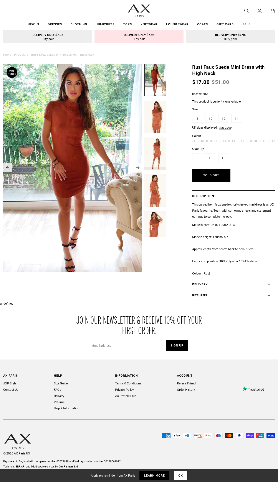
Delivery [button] (200, 284)
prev (7, 167)
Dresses (55, 24)
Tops (127, 24)
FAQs (57, 389)
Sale (246, 24)
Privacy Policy (124, 389)
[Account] (255, 10)
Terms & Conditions (128, 383)
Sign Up (177, 345)
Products (21, 54)
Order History (186, 389)
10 (211, 118)
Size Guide (225, 127)
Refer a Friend (186, 383)
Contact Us (10, 389)
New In (33, 24)
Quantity (198, 149)
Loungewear (177, 24)
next (138, 167)
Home (7, 54)
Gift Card (225, 24)
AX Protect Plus (125, 396)
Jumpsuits (105, 24)
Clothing (79, 24)
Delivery (59, 396)
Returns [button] (199, 295)
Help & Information (66, 408)
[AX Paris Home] (139, 10)
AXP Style (9, 383)
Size (195, 109)
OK (180, 475)
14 (237, 118)
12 (224, 118)
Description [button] (203, 196)
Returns (59, 402)
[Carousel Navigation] (72, 167)
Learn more (154, 475)
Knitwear (149, 24)
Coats (202, 24)
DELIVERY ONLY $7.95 (48, 37)
